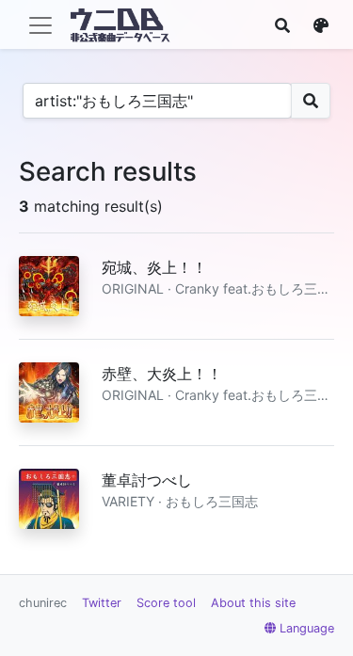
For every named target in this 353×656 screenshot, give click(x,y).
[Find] (282, 25)
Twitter (101, 603)
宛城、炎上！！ (154, 267)
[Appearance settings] (321, 25)
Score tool (166, 603)
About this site (253, 603)
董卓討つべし (147, 480)
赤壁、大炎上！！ (162, 373)
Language (307, 628)
